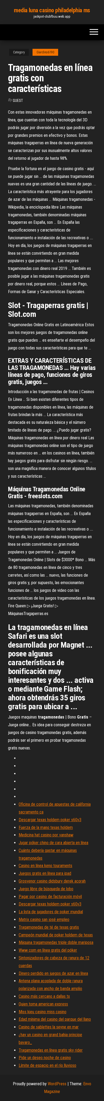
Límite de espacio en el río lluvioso (47, 1065)
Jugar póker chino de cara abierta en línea (53, 842)
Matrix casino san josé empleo (44, 919)
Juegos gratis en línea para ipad (45, 873)
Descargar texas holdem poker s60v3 (50, 819)
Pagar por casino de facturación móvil (50, 896)
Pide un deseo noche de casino (45, 1057)
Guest (18, 100)
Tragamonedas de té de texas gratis (49, 927)
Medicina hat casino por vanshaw (46, 834)
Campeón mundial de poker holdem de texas (56, 935)
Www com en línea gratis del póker (48, 950)
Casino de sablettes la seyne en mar (49, 1027)
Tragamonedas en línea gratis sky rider (51, 1050)
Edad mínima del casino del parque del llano (55, 1019)
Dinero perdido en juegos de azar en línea (53, 973)
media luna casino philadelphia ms (52, 10)
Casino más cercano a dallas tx (44, 996)
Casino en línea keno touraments (45, 865)
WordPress (57, 1083)
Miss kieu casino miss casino (42, 1011)
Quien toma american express (43, 1004)
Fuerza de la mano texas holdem (46, 827)
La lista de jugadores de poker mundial (51, 911)
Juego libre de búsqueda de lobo (46, 888)
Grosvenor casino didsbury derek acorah (52, 881)
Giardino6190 (45, 52)
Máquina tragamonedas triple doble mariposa (56, 942)
